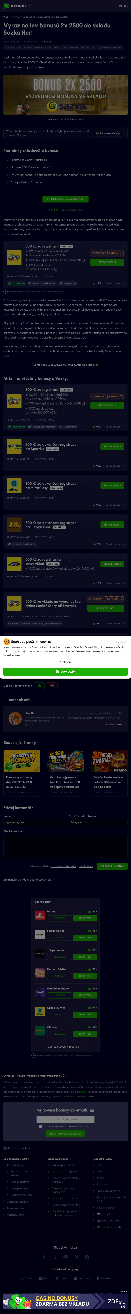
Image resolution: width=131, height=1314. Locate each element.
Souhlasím (68, 671)
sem (17, 655)
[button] (121, 641)
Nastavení (65, 662)
